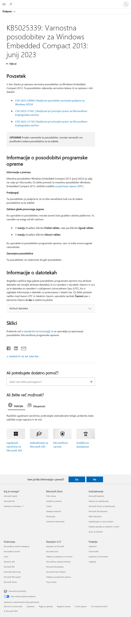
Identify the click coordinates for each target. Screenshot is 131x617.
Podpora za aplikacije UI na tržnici (59, 556)
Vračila (49, 506)
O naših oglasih (81, 606)
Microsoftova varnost (12, 551)
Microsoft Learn (52, 551)
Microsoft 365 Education (98, 511)
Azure (6, 556)
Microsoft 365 (9, 501)
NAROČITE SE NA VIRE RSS (24, 356)
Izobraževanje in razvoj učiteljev (101, 521)
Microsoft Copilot (10, 496)
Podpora (7, 11)
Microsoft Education (96, 496)
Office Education (95, 516)
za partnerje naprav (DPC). (69, 186)
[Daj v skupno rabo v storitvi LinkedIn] (14, 348)
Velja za (12, 63)
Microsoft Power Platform (56, 572)
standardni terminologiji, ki (38, 331)
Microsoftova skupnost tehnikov (58, 561)
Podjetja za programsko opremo (58, 577)
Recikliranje (50, 516)
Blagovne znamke (63, 606)
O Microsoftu (94, 551)
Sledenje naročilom (53, 511)
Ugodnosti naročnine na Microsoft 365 (14, 446)
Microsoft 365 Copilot (12, 577)
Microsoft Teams (10, 582)
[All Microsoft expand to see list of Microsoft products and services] (4, 4)
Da (76, 479)
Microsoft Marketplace (55, 567)
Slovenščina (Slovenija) (17, 591)
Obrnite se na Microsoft (13, 606)
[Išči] (91, 382)
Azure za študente (96, 532)
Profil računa (51, 496)
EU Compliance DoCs (99, 606)
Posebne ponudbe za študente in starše (104, 526)
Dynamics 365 (9, 561)
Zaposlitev (93, 546)
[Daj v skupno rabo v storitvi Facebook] (9, 348)
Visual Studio (51, 582)
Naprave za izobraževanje (99, 501)
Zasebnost (31, 606)
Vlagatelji (92, 561)
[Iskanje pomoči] (11, 4)
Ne (94, 479)
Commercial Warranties (55, 521)
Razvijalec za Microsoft (55, 546)
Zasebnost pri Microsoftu (98, 556)
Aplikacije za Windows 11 (13, 506)
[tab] (16, 406)
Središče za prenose (54, 501)
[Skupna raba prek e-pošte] (22, 348)
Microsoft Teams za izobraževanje (102, 506)
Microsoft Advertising (12, 572)
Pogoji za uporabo (46, 606)
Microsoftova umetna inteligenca (16, 546)
